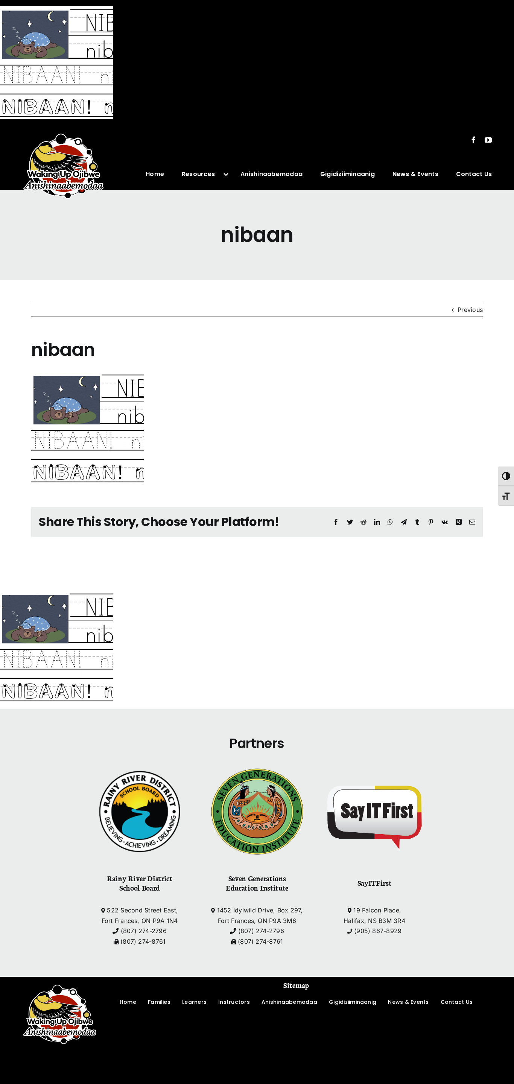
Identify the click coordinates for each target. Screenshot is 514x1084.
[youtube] (488, 139)
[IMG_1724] (63, 128)
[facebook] (473, 139)
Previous (470, 309)
